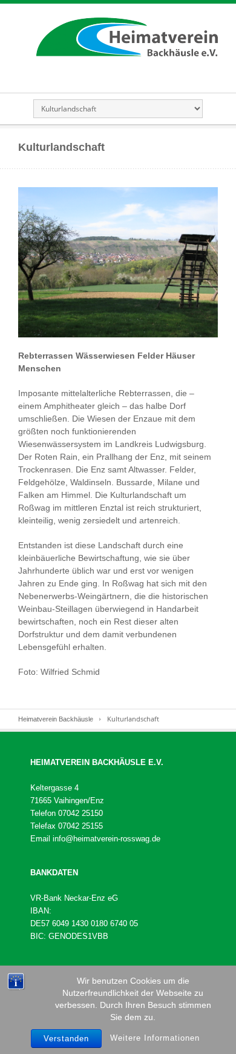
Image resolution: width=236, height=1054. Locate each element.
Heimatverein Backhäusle (55, 719)
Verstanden (66, 1038)
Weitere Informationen (155, 1037)
